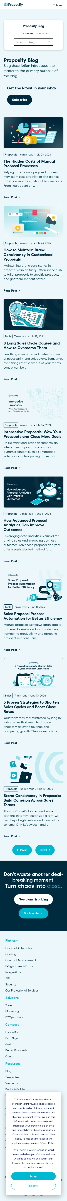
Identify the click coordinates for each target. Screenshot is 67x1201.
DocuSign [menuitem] (11, 1038)
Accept (33, 1176)
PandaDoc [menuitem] (12, 1032)
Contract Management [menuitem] (20, 960)
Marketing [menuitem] (12, 1011)
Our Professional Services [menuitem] (21, 990)
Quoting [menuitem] (10, 954)
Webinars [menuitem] (11, 1083)
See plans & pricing (33, 899)
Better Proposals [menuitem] (16, 1050)
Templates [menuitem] (12, 1077)
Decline (33, 1185)
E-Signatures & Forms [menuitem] (19, 966)
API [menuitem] (7, 978)
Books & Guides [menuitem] (15, 1089)
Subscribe (19, 100)
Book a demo (33, 913)
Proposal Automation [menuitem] (19, 948)
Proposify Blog (33, 26)
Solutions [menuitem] (12, 998)
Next (43, 850)
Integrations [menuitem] (13, 972)
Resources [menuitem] (12, 1063)
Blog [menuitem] (8, 1071)
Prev (23, 850)
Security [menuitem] (10, 984)
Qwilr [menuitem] (9, 1044)
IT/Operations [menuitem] (14, 1017)
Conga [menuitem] (9, 1056)
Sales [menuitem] (8, 1005)
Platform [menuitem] (11, 940)
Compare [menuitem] (12, 1024)
